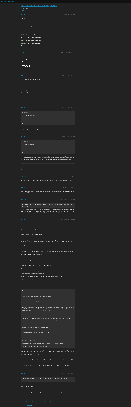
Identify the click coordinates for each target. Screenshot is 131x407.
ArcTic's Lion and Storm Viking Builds (39, 5)
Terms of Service (45, 401)
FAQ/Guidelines (35, 401)
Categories (27, 401)
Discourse (29, 405)
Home (22, 401)
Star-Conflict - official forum (7, 1)
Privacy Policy (53, 401)
